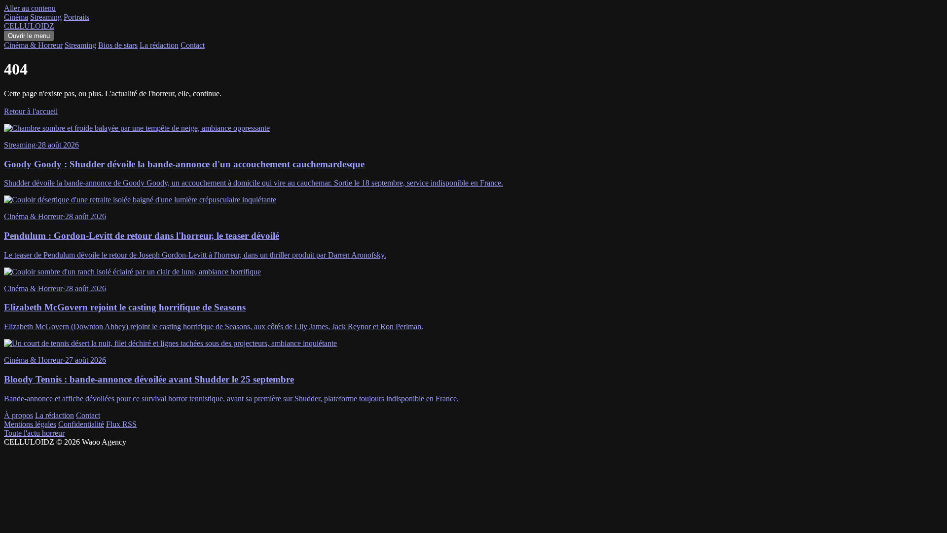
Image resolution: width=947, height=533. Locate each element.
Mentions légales (30, 424)
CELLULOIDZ (29, 26)
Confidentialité (81, 424)
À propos (18, 415)
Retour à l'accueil (31, 111)
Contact (193, 45)
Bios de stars (118, 45)
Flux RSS (121, 424)
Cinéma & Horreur (33, 45)
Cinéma (16, 17)
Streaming (46, 17)
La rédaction (159, 45)
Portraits (76, 17)
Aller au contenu (30, 8)
